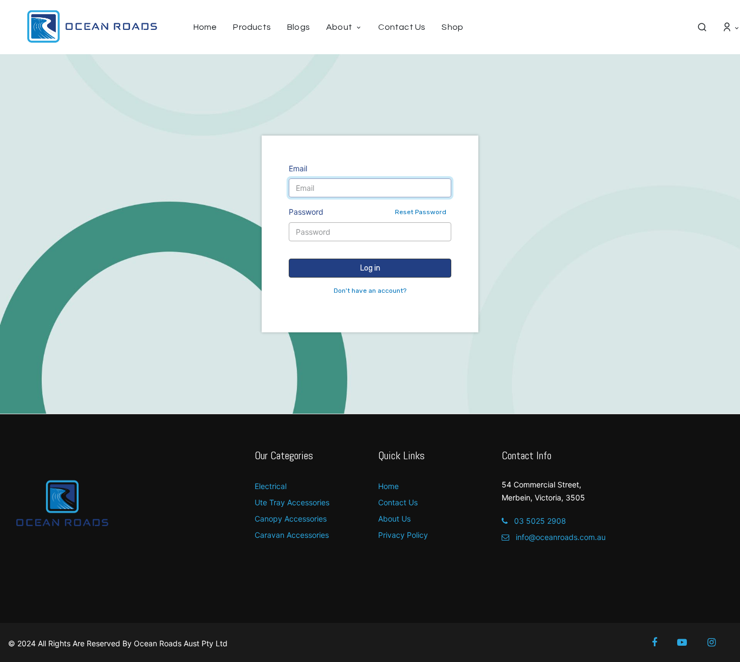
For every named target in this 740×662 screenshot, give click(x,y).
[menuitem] (209, 27)
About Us (394, 518)
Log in (370, 268)
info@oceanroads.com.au (560, 537)
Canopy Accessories (291, 518)
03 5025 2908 (539, 520)
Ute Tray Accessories (292, 502)
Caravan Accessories (292, 534)
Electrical (271, 486)
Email (298, 168)
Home (388, 486)
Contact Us (398, 502)
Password (367, 211)
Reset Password (420, 212)
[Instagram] (718, 642)
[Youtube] (689, 642)
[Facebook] (662, 642)
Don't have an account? (370, 290)
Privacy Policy (403, 534)
